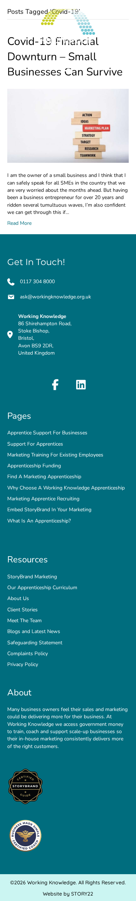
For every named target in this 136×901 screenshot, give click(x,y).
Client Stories (22, 609)
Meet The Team (24, 620)
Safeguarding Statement (35, 642)
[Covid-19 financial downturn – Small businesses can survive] (68, 125)
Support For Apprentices (36, 444)
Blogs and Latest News (33, 631)
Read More (19, 223)
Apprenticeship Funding (34, 465)
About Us (18, 598)
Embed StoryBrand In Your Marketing (49, 509)
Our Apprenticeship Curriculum (42, 587)
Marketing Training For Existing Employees (55, 454)
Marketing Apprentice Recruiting (43, 498)
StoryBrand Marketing (32, 576)
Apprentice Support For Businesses (47, 432)
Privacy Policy (22, 664)
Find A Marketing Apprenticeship (44, 476)
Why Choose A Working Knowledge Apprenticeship (66, 487)
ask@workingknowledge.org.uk (55, 296)
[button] (55, 385)
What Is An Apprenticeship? (39, 520)
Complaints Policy (27, 653)
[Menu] (68, 67)
